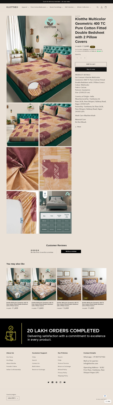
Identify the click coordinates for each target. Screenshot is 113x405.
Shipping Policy (63, 376)
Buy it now (91, 69)
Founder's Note (11, 366)
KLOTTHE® (104, 399)
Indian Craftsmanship (13, 370)
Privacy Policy (62, 373)
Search (34, 360)
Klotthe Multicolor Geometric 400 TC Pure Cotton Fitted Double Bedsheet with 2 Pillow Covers (17, 304)
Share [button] (79, 127)
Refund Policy (62, 370)
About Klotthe (11, 363)
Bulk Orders (36, 366)
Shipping (85, 49)
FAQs (34, 357)
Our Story (9, 357)
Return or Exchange (38, 370)
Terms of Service (63, 363)
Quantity (78, 54)
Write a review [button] (71, 251)
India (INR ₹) (12, 398)
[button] (25, 7)
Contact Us (36, 363)
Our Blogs (9, 360)
